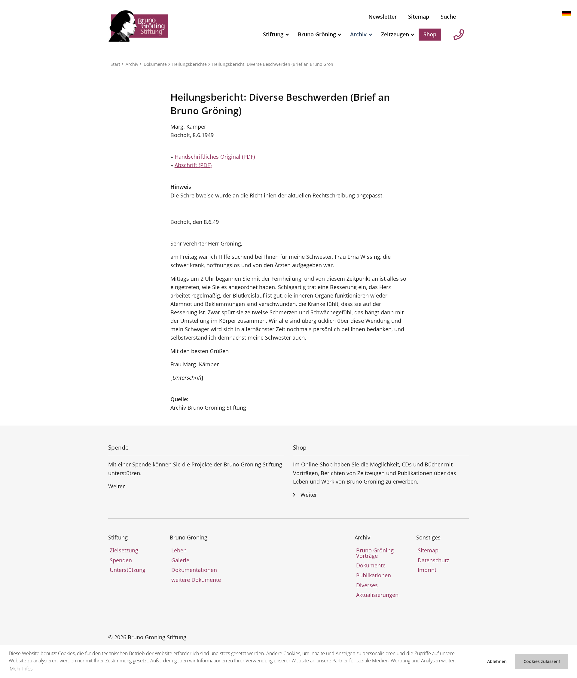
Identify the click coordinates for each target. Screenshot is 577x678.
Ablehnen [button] (497, 661)
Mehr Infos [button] (21, 668)
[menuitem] (383, 17)
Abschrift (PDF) (193, 165)
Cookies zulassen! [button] (542, 661)
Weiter (116, 486)
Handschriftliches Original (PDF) (215, 156)
